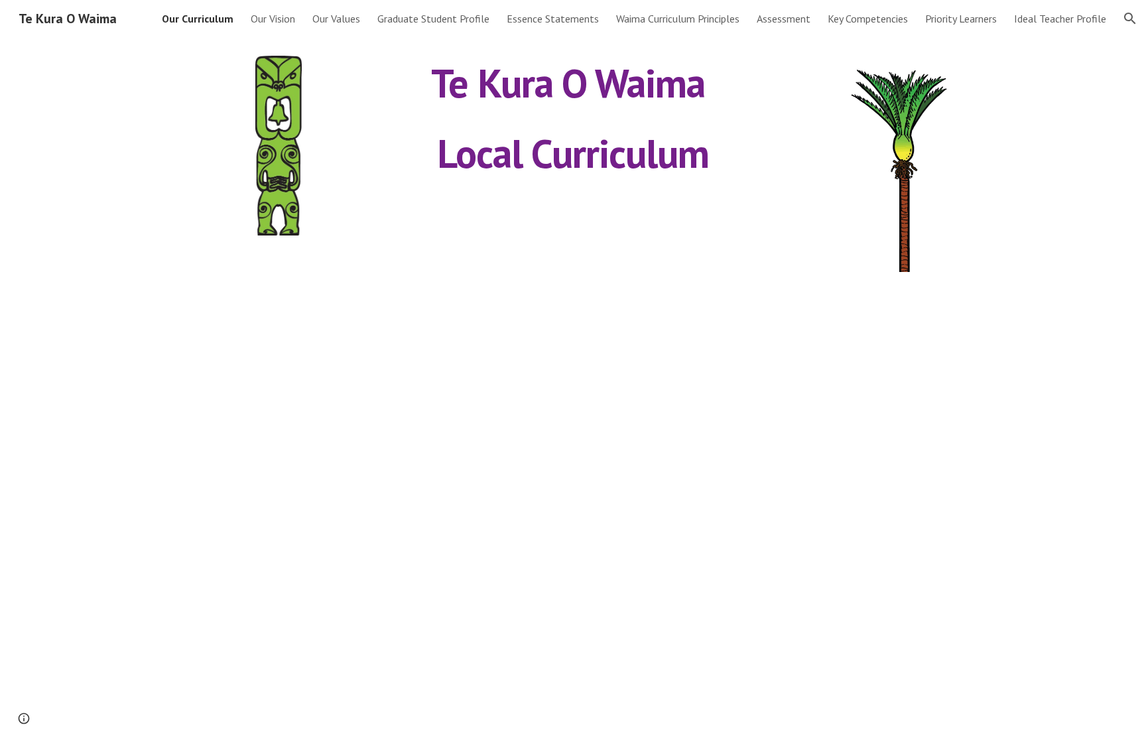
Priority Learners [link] (961, 18)
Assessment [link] (783, 18)
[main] (573, 118)
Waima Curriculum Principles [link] (677, 18)
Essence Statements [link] (553, 18)
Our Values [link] (336, 18)
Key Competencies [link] (868, 18)
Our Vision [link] (273, 18)
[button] (1130, 18)
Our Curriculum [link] (197, 18)
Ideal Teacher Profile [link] (1060, 18)
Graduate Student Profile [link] (433, 18)
